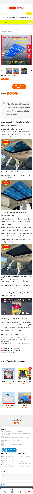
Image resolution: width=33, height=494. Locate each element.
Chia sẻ (3, 94)
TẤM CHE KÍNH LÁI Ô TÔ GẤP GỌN (10, 405)
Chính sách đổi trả (23, 461)
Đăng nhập (24, 2)
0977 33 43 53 (8, 440)
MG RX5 (25, 405)
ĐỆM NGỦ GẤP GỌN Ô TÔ (8, 467)
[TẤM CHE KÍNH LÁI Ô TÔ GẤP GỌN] (8, 398)
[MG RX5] (24, 398)
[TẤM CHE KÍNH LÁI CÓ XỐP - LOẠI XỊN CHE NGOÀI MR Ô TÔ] (8, 375)
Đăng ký (29, 2)
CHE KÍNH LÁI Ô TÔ (7, 464)
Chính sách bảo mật (24, 466)
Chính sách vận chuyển (25, 459)
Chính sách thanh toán (25, 456)
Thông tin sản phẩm (16, 98)
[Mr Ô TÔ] (16, 8)
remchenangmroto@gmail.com (13, 444)
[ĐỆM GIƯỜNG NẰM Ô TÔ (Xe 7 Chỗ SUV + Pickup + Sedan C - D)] (24, 375)
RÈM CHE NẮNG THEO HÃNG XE (8, 457)
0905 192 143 (16, 440)
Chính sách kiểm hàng (24, 463)
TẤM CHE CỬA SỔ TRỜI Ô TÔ (8, 461)
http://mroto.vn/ (12, 352)
